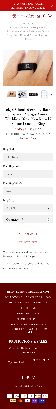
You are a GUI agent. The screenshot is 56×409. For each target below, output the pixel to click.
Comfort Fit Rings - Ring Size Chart (28, 331)
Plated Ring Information (28, 324)
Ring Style (9, 149)
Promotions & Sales (28, 341)
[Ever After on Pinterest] (28, 377)
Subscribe (39, 360)
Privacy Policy (19, 302)
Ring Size (8, 200)
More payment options (28, 241)
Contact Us (34, 297)
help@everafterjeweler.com (28, 291)
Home (27, 23)
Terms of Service (28, 319)
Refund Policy (28, 308)
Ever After (37, 386)
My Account (13, 297)
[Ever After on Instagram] (33, 377)
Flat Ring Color (12, 166)
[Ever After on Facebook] (22, 377)
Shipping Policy (28, 313)
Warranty (40, 302)
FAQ (48, 297)
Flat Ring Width (12, 183)
